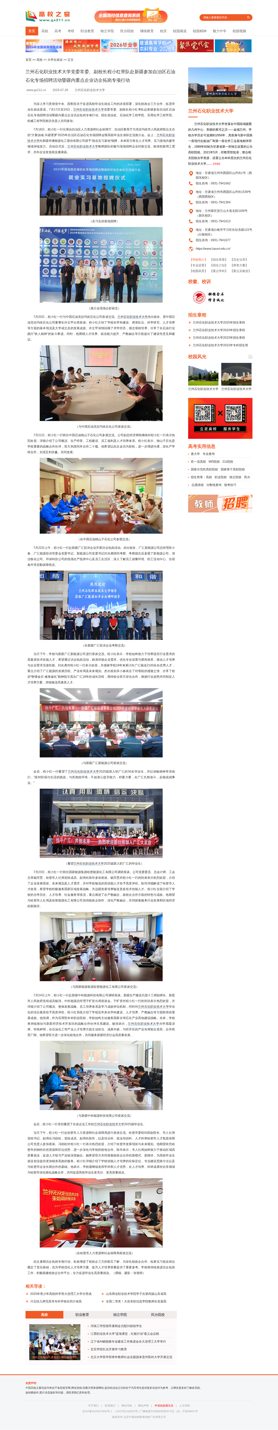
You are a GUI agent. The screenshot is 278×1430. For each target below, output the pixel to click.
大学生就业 (55, 59)
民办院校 (127, 31)
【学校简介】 (198, 259)
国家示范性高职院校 (204, 469)
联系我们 (110, 1405)
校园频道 (180, 31)
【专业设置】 (198, 265)
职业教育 (87, 31)
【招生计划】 (219, 265)
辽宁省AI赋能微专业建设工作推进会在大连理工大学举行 (128, 1341)
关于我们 (93, 1405)
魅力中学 (219, 31)
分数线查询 (213, 485)
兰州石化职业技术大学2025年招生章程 (219, 322)
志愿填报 (198, 485)
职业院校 (221, 477)
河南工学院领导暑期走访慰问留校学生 (116, 1326)
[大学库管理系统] (131, 21)
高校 (44, 31)
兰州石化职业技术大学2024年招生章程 (219, 330)
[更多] (250, 357)
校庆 (163, 31)
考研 (71, 31)
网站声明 (143, 1405)
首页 (31, 31)
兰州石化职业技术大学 (88, 109)
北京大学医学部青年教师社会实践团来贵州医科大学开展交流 (131, 1357)
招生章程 (197, 314)
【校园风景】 (198, 271)
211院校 (227, 461)
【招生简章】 (219, 259)
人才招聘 (184, 1405)
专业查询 (209, 453)
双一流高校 (198, 461)
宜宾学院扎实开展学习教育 (109, 1349)
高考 (57, 31)
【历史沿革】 (239, 259)
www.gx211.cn (36, 90)
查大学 (195, 453)
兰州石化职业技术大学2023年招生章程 (219, 337)
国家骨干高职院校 (233, 469)
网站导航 (126, 1405)
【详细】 (216, 163)
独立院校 (235, 477)
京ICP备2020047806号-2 (97, 1411)
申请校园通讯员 (164, 1405)
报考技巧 (230, 485)
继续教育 (147, 31)
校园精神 (200, 31)
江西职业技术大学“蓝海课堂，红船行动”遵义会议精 (125, 1333)
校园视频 (239, 31)
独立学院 (107, 31)
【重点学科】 (219, 271)
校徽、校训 (199, 281)
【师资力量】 (239, 265)
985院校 (214, 461)
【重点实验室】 (240, 271)
